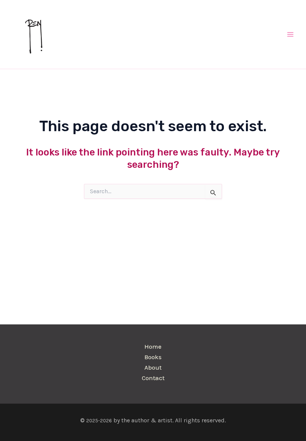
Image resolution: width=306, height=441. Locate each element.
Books (153, 357)
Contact (153, 378)
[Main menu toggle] (290, 34)
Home (153, 346)
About (153, 367)
